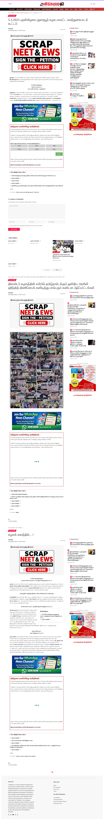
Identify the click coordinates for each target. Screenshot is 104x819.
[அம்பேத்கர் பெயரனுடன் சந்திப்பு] (91, 95)
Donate (59, 154)
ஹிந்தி (17, 512)
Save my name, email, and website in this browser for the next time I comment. (26, 225)
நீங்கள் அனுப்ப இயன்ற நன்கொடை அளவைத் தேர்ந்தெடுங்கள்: (26, 143)
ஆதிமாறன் (27, 756)
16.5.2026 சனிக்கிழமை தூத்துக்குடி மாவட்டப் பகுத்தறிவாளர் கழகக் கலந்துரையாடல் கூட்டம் (51, 616)
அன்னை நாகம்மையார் (20, 192)
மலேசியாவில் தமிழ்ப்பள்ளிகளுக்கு (19, 494)
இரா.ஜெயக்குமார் (29, 192)
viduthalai (10, 28)
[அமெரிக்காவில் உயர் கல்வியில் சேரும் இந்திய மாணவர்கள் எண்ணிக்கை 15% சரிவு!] (91, 55)
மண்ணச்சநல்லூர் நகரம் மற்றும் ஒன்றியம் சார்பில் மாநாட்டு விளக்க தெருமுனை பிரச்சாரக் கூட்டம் (33, 175)
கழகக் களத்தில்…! (16, 178)
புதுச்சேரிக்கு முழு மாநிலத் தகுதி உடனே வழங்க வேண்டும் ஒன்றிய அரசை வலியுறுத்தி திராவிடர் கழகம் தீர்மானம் (37, 185)
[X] (11, 3)
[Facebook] (9, 3)
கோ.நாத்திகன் (33, 756)
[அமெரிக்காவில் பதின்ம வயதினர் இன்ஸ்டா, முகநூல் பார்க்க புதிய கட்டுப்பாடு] (91, 342)
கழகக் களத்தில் (12, 15)
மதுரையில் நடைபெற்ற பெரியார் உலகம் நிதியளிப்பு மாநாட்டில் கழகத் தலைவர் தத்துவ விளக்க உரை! (63, 256)
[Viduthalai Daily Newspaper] (52, 4)
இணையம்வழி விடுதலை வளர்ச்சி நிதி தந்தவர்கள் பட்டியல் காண (26, 164)
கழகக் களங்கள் (15, 180)
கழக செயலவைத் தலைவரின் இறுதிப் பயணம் (22, 740)
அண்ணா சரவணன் (20, 756)
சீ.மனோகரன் (36, 192)
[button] (91, 4)
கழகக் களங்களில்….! (35, 241)
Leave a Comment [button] (13, 521)
